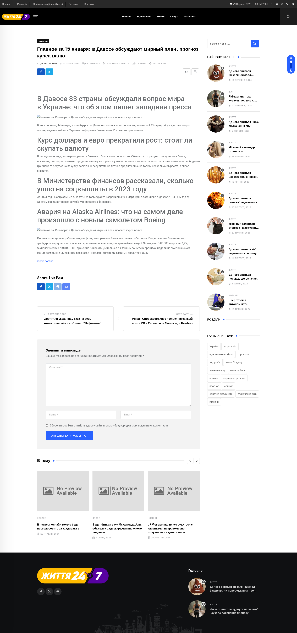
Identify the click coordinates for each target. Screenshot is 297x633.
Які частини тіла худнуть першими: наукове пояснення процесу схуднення (234, 613)
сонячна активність (221, 394)
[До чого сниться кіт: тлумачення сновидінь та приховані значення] (215, 251)
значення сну (217, 370)
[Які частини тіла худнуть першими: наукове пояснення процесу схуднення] (215, 98)
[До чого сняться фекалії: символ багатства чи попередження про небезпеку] (215, 73)
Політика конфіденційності (48, 4)
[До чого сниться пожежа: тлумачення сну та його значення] (215, 200)
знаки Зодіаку (234, 362)
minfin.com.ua (45, 261)
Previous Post (57, 314)
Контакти (89, 4)
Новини (126, 16)
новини (214, 378)
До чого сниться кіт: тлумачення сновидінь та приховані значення (244, 253)
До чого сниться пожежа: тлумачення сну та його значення (243, 202)
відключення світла (221, 354)
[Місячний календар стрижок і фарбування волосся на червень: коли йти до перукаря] (215, 225)
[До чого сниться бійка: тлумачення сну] (215, 124)
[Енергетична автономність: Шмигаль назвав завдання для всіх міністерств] (215, 302)
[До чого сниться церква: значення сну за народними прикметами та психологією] (215, 174)
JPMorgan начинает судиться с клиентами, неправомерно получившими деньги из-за (170, 528)
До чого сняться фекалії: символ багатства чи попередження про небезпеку (232, 590)
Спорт (174, 16)
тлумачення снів (247, 394)
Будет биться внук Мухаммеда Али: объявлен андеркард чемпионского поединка (117, 528)
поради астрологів (234, 378)
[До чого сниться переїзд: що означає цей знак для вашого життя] (215, 276)
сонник (228, 386)
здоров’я (215, 362)
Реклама (73, 4)
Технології (190, 16)
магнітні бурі (237, 370)
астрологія (230, 346)
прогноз (214, 386)
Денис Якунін (48, 63)
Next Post (182, 314)
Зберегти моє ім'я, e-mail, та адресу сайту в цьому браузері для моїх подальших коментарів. (109, 425)
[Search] (288, 16)
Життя (160, 16)
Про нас (6, 4)
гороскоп (243, 354)
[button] (190, 461)
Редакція (22, 4)
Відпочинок (144, 16)
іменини (214, 401)
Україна (214, 346)
